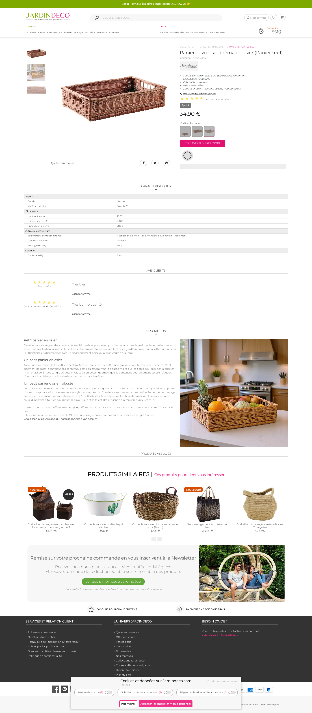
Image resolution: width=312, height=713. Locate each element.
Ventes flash (123, 641)
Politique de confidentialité (45, 656)
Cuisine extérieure (36, 32)
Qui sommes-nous (127, 632)
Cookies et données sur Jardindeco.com (155, 681)
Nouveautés (123, 651)
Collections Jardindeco (130, 660)
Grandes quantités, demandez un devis (52, 651)
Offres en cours (125, 637)
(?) (101, 692)
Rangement (219, 46)
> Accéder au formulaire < (220, 635)
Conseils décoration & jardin (133, 665)
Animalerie (90, 32)
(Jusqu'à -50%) (274, 30)
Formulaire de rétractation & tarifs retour (54, 641)
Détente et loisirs (217, 32)
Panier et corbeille (241, 46)
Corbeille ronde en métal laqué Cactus (103, 526)
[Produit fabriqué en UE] (187, 155)
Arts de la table (177, 32)
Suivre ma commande (42, 632)
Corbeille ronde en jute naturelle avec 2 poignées (260, 526)
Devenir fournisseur (128, 670)
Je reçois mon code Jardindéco (113, 581)
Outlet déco (123, 646)
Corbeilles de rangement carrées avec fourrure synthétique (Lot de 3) (51, 526)
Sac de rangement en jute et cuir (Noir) (208, 526)
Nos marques (124, 656)
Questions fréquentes (41, 637)
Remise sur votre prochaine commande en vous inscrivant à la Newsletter (113, 558)
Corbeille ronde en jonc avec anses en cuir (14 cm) (155, 526)
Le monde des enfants (108, 32)
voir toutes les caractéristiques (199, 93)
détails (126, 684)
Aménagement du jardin (59, 32)
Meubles (164, 32)
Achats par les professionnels (46, 646)
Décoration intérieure (196, 32)
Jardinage (78, 32)
